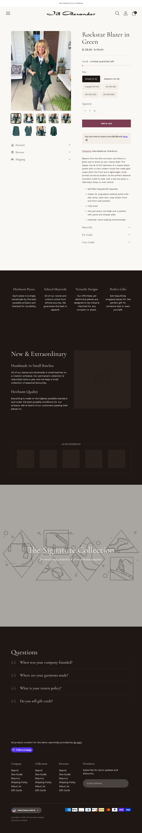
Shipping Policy (19, 782)
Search (15, 770)
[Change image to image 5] (66, 118)
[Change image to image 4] (53, 118)
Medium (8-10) (112, 79)
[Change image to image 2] (28, 118)
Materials (87, 227)
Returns (15, 778)
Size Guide (16, 774)
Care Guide (88, 242)
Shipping (86, 151)
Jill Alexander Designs (35, 817)
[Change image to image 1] (16, 118)
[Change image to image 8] (41, 131)
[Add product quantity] (94, 111)
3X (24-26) (108, 94)
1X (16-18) (111, 86)
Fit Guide (87, 234)
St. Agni (77, 742)
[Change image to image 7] (28, 131)
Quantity (87, 103)
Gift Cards (16, 790)
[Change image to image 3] (41, 118)
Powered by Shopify (19, 820)
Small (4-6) (91, 79)
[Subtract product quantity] (85, 111)
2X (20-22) (90, 94)
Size (84, 72)
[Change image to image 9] (53, 131)
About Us (16, 786)
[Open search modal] (117, 13)
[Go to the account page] (126, 13)
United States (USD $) (26, 810)
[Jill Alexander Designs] (71, 13)
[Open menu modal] (8, 13)
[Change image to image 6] (16, 131)
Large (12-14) (92, 86)
